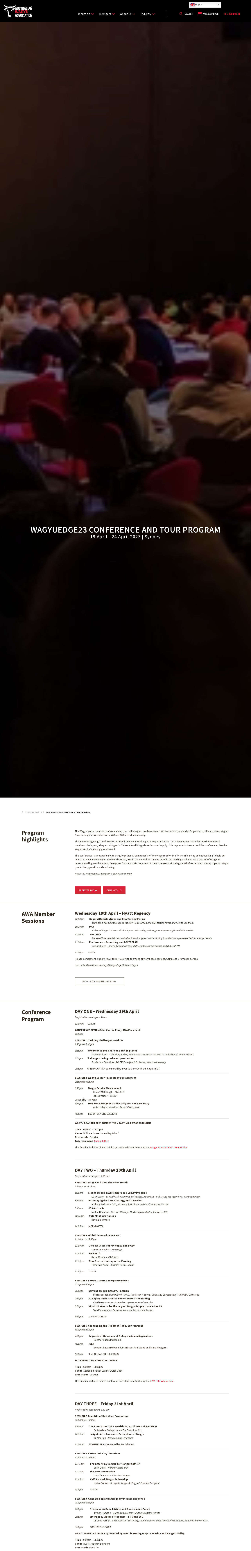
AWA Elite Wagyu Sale (162, 1381)
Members (105, 14)
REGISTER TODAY (88, 890)
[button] (186, 14)
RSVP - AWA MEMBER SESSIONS (99, 981)
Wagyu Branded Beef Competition (168, 1147)
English (198, 4)
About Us (126, 14)
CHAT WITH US (114, 890)
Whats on (84, 14)
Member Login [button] (231, 13)
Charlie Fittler (101, 1141)
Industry (146, 14)
